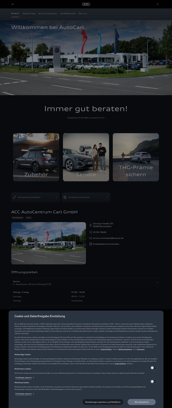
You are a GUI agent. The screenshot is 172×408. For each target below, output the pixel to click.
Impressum (141, 349)
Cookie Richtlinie (106, 349)
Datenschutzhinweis (125, 349)
